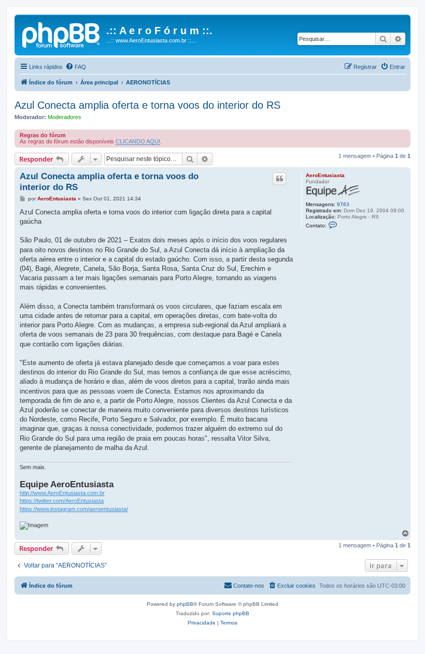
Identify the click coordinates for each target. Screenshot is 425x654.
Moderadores (64, 117)
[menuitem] (75, 67)
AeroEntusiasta (325, 175)
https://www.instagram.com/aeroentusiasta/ (74, 509)
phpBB (185, 604)
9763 (343, 204)
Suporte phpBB (230, 613)
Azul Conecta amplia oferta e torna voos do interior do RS (147, 105)
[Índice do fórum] (61, 33)
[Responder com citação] (279, 178)
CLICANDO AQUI (138, 141)
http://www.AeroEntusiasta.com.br (62, 493)
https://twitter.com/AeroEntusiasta (62, 501)
